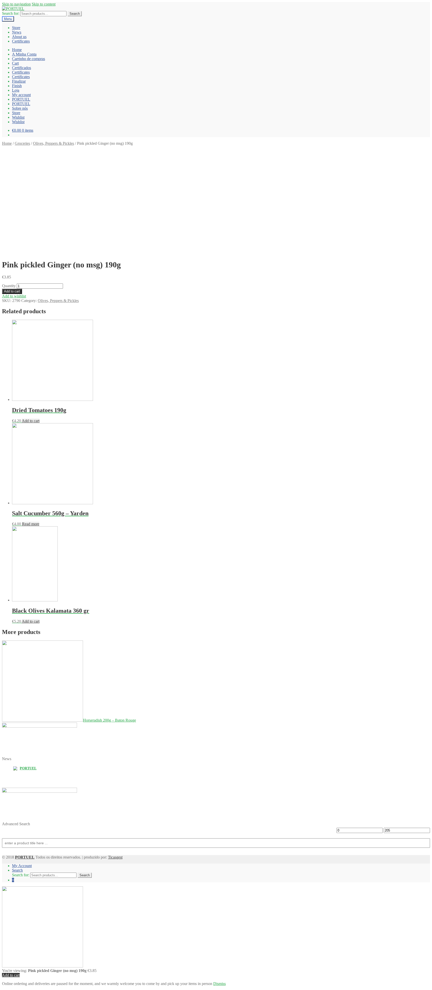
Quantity (9, 286)
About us (19, 37)
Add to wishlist (14, 296)
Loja (15, 90)
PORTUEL (21, 99)
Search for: (10, 13)
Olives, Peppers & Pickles (53, 143)
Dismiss (219, 983)
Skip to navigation (16, 4)
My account (21, 95)
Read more (30, 524)
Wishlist (18, 117)
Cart (15, 63)
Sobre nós (20, 108)
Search (75, 14)
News (16, 32)
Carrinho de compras (28, 59)
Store (16, 28)
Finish (17, 86)
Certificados (21, 68)
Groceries (22, 143)
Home (17, 50)
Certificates (21, 41)
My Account (22, 866)
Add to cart (12, 291)
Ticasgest (115, 857)
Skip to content (44, 4)
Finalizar (19, 81)
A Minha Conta (24, 54)
